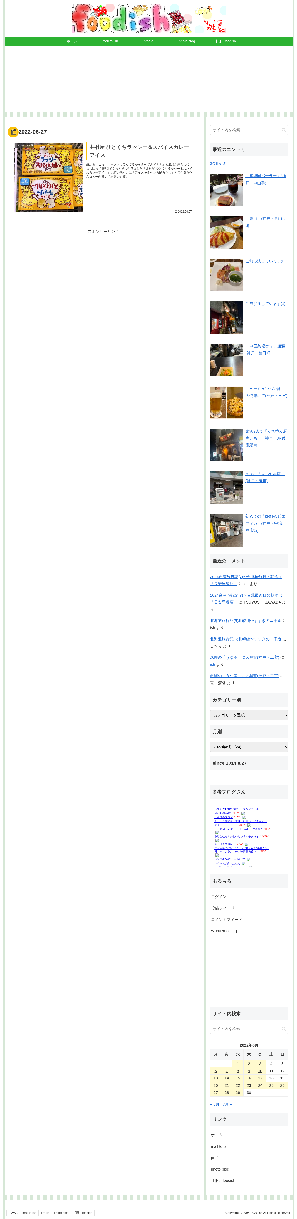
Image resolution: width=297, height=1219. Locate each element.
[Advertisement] (148, 81)
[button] (284, 129)
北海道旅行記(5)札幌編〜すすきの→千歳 (245, 621)
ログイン (219, 897)
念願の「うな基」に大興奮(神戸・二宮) (244, 657)
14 (227, 1078)
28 (227, 1092)
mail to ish (220, 1146)
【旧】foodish (223, 1180)
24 (260, 1085)
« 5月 (214, 1104)
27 (216, 1092)
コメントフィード (226, 919)
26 (282, 1085)
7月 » (227, 1104)
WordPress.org (224, 931)
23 (249, 1085)
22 (238, 1085)
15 (238, 1078)
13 (216, 1078)
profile (216, 1158)
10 (260, 1071)
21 (227, 1085)
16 (249, 1078)
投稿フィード (222, 908)
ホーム (217, 1135)
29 (238, 1092)
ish (212, 664)
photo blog (220, 1169)
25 (271, 1085)
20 (216, 1085)
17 (260, 1078)
